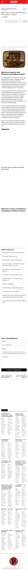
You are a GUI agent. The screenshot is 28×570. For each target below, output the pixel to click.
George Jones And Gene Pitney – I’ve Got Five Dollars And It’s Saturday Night (20, 463)
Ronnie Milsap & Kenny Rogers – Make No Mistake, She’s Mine (7, 415)
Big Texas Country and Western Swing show (8, 9)
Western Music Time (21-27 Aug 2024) (6, 376)
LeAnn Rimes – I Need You (20, 509)
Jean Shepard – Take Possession (20, 485)
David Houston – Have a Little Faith (11, 260)
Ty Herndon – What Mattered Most (6, 461)
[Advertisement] (14, 34)
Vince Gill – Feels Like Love (9, 256)
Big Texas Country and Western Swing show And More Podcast (13, 210)
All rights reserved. (22, 568)
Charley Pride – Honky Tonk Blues (19, 414)
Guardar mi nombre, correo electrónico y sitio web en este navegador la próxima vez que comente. (13, 352)
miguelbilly (5, 16)
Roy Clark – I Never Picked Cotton (20, 531)
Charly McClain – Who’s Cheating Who (12, 288)
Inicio (2, 8)
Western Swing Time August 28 (21, 376)
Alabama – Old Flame (8, 284)
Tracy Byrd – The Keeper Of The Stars (12, 274)
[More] (25, 21)
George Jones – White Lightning (6, 531)
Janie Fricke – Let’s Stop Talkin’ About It (13, 252)
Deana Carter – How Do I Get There (20, 440)
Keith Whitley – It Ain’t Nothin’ (5, 440)
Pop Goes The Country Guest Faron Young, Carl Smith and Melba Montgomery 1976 (7, 487)
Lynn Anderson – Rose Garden (10, 291)
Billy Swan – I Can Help (7, 509)
